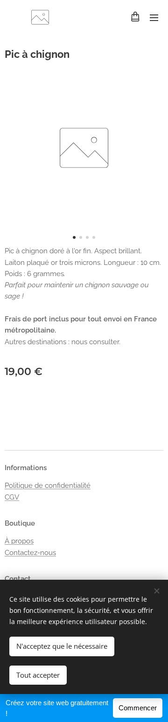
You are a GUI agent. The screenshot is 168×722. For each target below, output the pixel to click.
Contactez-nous (30, 552)
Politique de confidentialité (48, 485)
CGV (12, 497)
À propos (19, 541)
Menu (154, 17)
